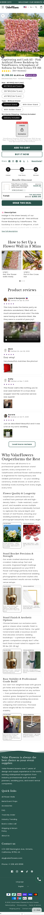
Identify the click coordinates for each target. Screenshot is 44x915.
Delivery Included (11, 118)
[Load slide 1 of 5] (24, 55)
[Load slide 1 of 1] (15, 55)
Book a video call (9, 824)
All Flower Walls (8, 797)
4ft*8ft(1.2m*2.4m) (13, 96)
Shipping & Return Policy (9, 829)
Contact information (29, 909)
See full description (10, 231)
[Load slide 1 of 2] (17, 55)
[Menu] (2, 7)
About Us (5, 836)
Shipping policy (14, 909)
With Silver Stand (30, 104)
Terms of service (35, 905)
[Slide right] (41, 56)
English (21, 886)
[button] (36, 7)
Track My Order (8, 815)
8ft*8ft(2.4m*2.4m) (13, 86)
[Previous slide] (4, 266)
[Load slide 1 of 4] (22, 55)
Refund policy (10, 905)
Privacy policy (22, 905)
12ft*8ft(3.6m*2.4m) (13, 91)
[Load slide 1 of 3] (20, 55)
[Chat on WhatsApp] (39, 879)
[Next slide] (39, 266)
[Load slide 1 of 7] (29, 55)
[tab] (20, 281)
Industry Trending (9, 819)
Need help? (37, 161)
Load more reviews (22, 444)
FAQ (3, 810)
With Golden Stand (12, 109)
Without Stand (10, 104)
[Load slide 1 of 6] (26, 55)
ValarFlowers (15, 902)
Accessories (7, 806)
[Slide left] (3, 56)
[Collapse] (22, 914)
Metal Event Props (9, 801)
